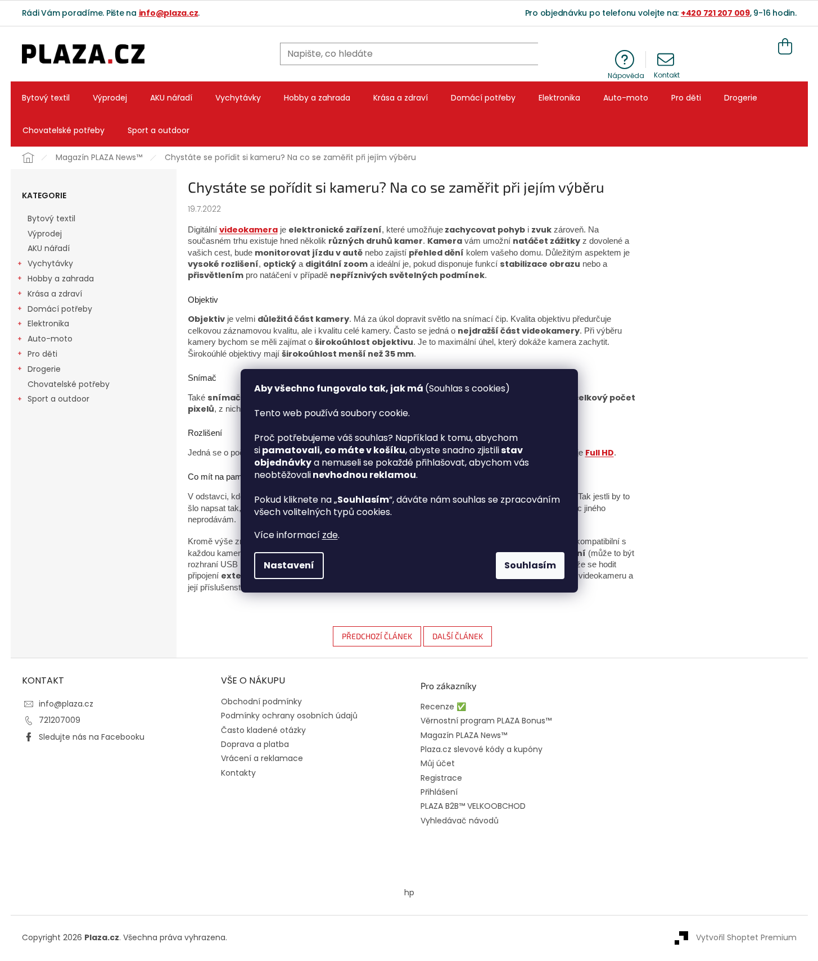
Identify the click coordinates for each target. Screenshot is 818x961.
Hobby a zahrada (61, 278)
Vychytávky (50, 263)
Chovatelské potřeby (69, 384)
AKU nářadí (49, 248)
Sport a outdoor (58, 398)
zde (330, 535)
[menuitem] (46, 97)
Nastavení (289, 565)
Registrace (441, 778)
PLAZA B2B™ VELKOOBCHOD (473, 806)
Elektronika (48, 323)
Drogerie (44, 369)
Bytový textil (51, 218)
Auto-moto (50, 338)
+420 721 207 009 (715, 13)
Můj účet (438, 763)
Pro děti (42, 353)
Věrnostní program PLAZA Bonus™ (486, 721)
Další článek (457, 636)
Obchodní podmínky (261, 701)
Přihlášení (439, 792)
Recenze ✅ (443, 707)
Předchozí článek (377, 636)
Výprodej (45, 233)
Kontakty (238, 772)
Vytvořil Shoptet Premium (746, 937)
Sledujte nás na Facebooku (91, 737)
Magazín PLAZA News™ (464, 735)
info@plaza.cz (168, 13)
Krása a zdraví (55, 293)
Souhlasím (530, 565)
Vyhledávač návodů (460, 821)
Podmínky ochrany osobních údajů (289, 715)
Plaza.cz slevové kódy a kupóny (482, 749)
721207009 (59, 720)
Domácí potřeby (60, 309)
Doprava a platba (255, 744)
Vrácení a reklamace (262, 758)
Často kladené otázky (263, 730)
